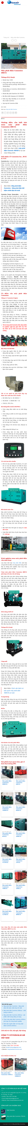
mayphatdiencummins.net (14, 1049)
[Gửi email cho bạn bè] (10, 113)
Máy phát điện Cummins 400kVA (20, 913)
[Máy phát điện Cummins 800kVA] (21, 798)
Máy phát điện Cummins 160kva (20, 886)
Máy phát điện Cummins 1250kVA (6, 913)
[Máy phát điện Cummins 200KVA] (21, 824)
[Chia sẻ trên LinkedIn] (16, 113)
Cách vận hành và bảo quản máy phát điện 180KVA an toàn (13, 690)
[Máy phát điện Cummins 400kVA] (21, 903)
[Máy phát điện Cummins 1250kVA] (7, 903)
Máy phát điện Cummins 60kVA (20, 782)
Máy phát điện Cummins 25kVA (20, 860)
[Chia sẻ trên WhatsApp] (2, 113)
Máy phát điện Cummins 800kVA (20, 808)
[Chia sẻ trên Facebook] (5, 113)
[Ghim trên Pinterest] (13, 113)
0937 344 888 (15, 1045)
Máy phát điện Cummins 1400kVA (6, 808)
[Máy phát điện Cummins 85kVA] (7, 824)
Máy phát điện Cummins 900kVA (6, 782)
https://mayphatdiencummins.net (15, 1100)
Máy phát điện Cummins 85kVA (6, 834)
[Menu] (2, 2)
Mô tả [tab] (2, 118)
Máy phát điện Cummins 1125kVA (6, 860)
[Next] (27, 1069)
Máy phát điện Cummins (18, 37)
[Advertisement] (14, 20)
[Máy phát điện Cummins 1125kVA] (7, 850)
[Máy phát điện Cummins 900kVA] (7, 772)
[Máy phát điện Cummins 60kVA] (21, 772)
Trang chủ (6, 37)
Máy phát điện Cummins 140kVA (6, 886)
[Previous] (1, 1069)
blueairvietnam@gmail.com (13, 1047)
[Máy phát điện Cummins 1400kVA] (7, 798)
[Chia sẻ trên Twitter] (8, 113)
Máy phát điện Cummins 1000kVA (19, 1074)
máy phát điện (17, 563)
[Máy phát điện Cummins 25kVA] (21, 850)
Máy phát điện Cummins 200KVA (20, 834)
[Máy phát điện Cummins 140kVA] (7, 877)
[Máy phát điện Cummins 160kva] (21, 877)
